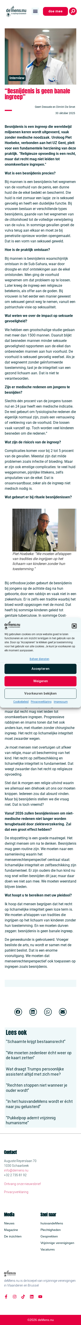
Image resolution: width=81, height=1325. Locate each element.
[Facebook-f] (6, 1297)
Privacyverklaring (41, 701)
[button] (74, 626)
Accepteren (41, 669)
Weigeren (40, 681)
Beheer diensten (39, 659)
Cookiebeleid (21, 701)
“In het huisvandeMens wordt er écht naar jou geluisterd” (39, 1104)
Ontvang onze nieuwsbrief (22, 1184)
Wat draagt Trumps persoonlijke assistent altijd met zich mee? (35, 1072)
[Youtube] (40, 1297)
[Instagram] (15, 1297)
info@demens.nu (16, 1170)
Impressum (61, 701)
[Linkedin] (32, 1297)
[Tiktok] (23, 1297)
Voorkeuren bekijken (40, 694)
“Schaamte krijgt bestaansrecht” (35, 1041)
